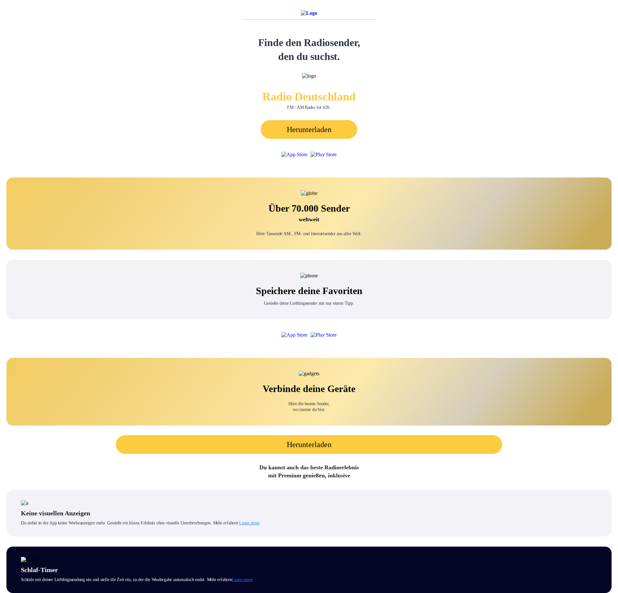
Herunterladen (309, 129)
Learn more (249, 523)
